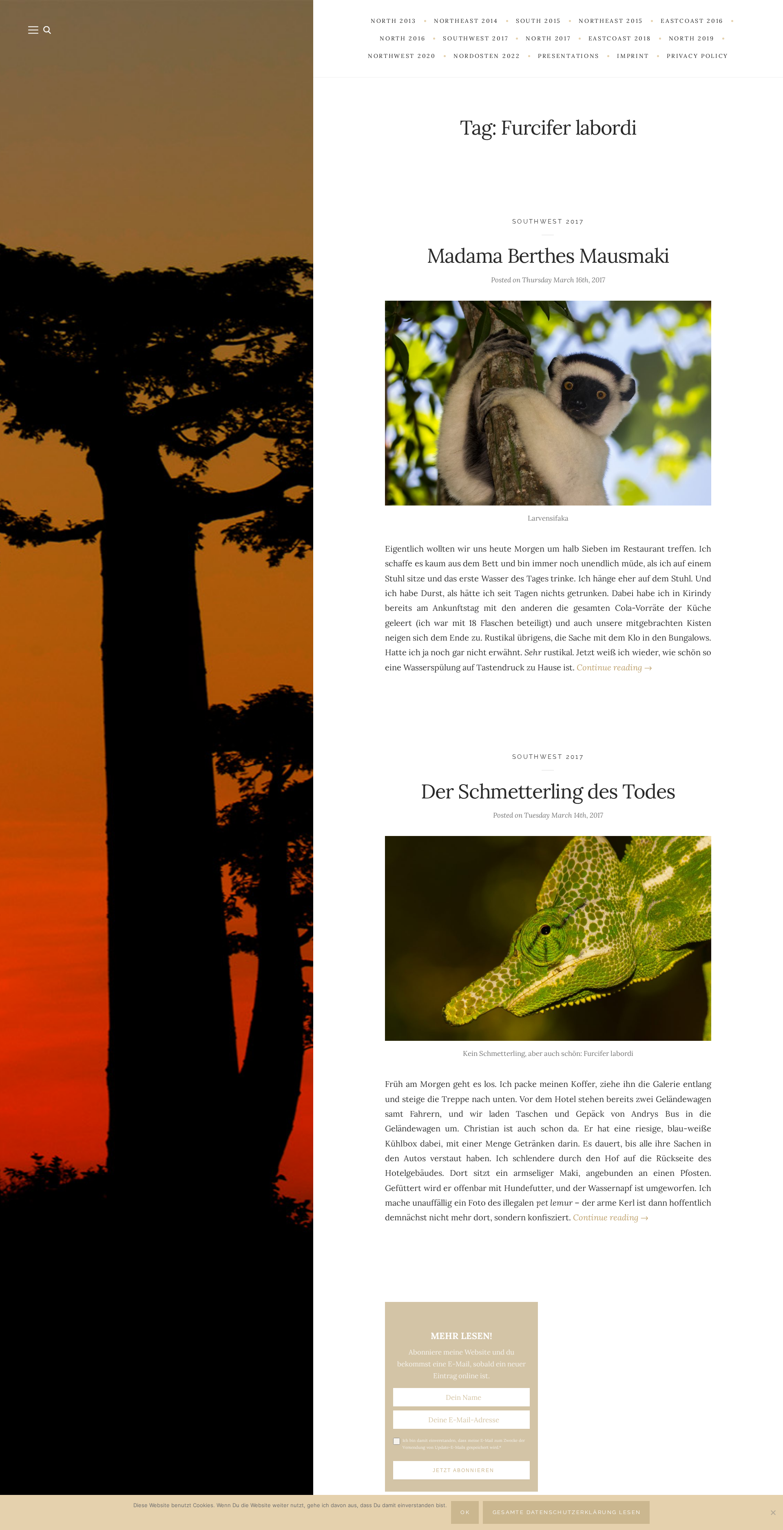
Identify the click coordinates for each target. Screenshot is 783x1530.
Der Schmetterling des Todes (548, 791)
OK (465, 1512)
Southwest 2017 (548, 221)
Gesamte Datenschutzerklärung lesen (567, 1512)
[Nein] (773, 1512)
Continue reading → (614, 667)
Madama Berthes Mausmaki (548, 255)
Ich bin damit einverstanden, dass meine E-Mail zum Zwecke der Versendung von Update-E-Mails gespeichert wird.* (464, 1444)
